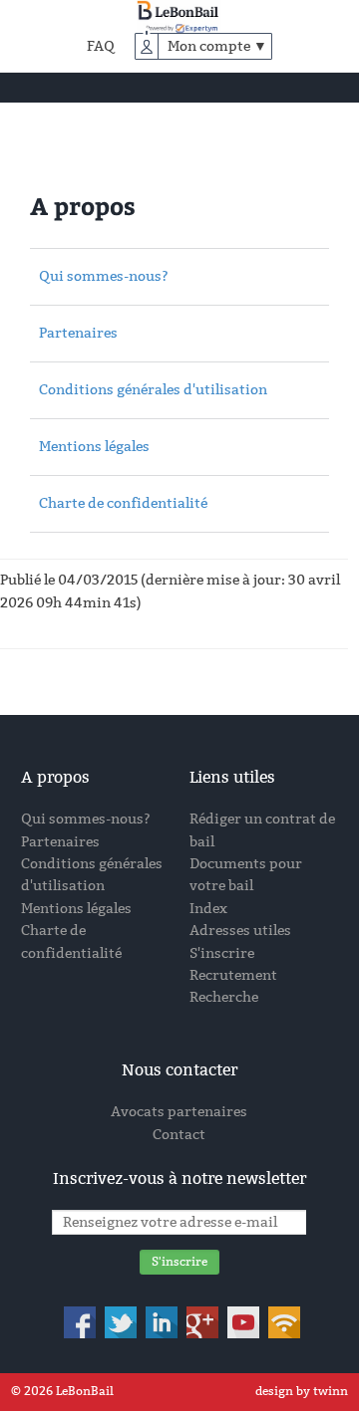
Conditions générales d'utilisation (153, 389)
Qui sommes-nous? (104, 276)
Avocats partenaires (179, 1111)
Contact (179, 1134)
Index (208, 908)
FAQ (101, 46)
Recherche (223, 997)
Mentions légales (94, 446)
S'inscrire (221, 953)
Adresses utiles (240, 930)
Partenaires (78, 333)
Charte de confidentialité (123, 503)
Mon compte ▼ (217, 46)
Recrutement (233, 975)
